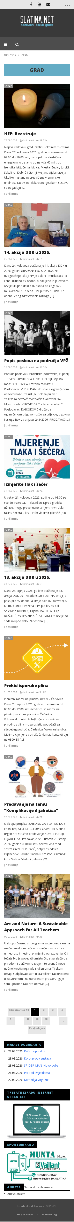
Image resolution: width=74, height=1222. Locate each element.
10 (28, 1018)
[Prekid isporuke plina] (37, 658)
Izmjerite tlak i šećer (25, 484)
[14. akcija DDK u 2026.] (37, 225)
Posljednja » (37, 1028)
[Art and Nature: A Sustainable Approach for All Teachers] (37, 896)
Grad (9, 86)
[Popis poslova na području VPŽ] (37, 333)
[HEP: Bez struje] (37, 106)
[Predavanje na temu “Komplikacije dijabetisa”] (37, 776)
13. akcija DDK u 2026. (27, 577)
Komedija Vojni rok (36, 1080)
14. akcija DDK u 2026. (27, 252)
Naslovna (10, 55)
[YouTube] (39, 4)
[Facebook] (31, 4)
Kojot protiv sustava (37, 1058)
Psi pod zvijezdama (37, 1073)
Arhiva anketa (16, 1194)
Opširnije (12, 194)
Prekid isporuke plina (26, 685)
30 (46, 1018)
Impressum (25, 1214)
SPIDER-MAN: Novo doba (41, 1065)
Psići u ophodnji (34, 1051)
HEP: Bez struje (20, 133)
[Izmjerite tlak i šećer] (37, 456)
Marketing (49, 1214)
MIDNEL (51, 1206)
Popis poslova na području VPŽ (36, 360)
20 (37, 1018)
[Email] (48, 4)
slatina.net (28, 140)
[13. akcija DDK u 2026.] (37, 550)
